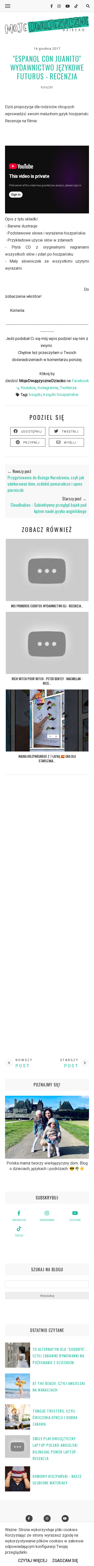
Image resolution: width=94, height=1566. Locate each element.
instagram (47, 1220)
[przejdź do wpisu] (47, 599)
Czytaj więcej (32, 1560)
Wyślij (70, 442)
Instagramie (47, 387)
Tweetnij (70, 431)
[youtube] (66, 6)
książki (47, 87)
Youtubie (28, 387)
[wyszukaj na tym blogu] (88, 6)
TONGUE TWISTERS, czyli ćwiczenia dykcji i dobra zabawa (55, 1417)
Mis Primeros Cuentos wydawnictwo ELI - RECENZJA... (47, 605)
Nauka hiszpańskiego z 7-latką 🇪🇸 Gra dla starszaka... (47, 758)
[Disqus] (47, 852)
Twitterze (68, 387)
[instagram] (57, 6)
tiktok (19, 1235)
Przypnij (31, 442)
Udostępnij (31, 431)
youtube (75, 1220)
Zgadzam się (65, 1560)
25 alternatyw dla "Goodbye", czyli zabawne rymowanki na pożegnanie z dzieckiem (59, 1355)
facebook (19, 1220)
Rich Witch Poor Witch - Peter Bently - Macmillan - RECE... (47, 681)
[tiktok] (74, 6)
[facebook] (50, 6)
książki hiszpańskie (60, 394)
